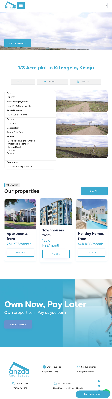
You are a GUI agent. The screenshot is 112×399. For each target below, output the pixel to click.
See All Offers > (18, 324)
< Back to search (17, 43)
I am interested (92, 394)
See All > (94, 190)
